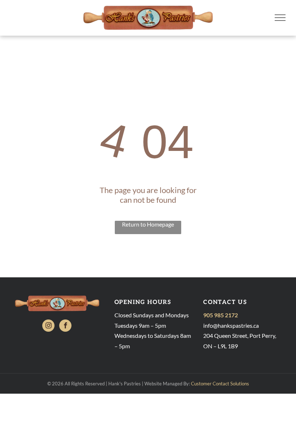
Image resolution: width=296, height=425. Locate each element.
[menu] (280, 17)
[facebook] (65, 326)
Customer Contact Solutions (220, 383)
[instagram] (48, 326)
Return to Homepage (148, 224)
